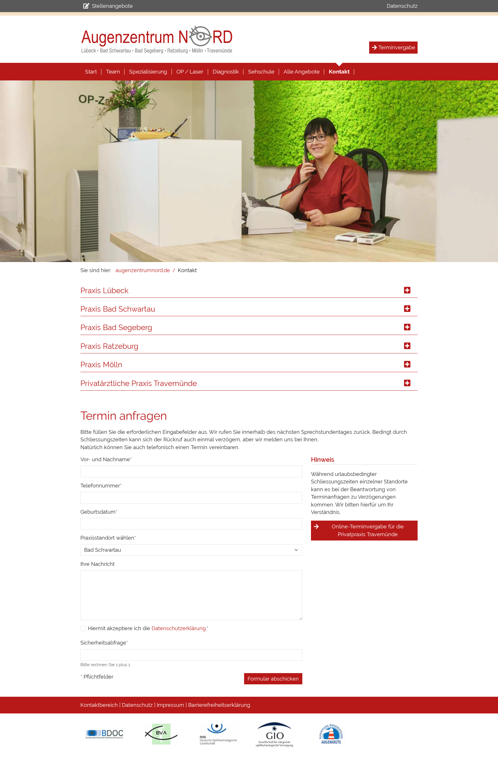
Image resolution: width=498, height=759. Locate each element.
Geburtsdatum (98, 511)
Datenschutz (402, 6)
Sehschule (261, 71)
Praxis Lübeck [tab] (104, 290)
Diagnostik (226, 71)
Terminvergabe (396, 47)
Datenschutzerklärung (179, 628)
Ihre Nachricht (97, 564)
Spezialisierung (148, 71)
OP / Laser (189, 71)
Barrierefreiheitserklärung (219, 705)
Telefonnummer (101, 485)
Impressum (170, 705)
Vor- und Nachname (106, 459)
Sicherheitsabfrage (104, 642)
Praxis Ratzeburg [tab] (109, 346)
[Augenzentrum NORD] (156, 39)
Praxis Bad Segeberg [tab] (116, 327)
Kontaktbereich (99, 705)
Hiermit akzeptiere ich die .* (148, 628)
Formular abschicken (273, 679)
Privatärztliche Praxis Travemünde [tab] (138, 383)
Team (113, 71)
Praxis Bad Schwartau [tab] (117, 309)
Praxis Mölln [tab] (101, 364)
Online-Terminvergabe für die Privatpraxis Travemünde (368, 530)
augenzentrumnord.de (143, 270)
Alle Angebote (302, 71)
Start (91, 71)
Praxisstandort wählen (108, 537)
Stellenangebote (112, 6)
